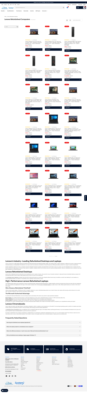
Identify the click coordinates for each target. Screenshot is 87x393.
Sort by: (74, 20)
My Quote (69, 4)
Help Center (23, 365)
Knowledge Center (24, 362)
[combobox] (11, 27)
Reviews (5, 4)
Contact (18, 4)
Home (5, 16)
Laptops (37, 361)
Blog (8, 4)
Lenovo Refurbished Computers (12, 16)
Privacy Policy (70, 362)
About (2, 4)
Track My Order (74, 4)
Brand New (38, 358)
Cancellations (70, 360)
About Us (22, 358)
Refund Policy (70, 361)
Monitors (37, 366)
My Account (54, 358)
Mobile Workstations (39, 362)
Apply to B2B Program (24, 361)
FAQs (15, 4)
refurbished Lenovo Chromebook (12, 309)
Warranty (69, 358)
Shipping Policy (70, 364)
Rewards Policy (70, 366)
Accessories (38, 369)
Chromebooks (38, 364)
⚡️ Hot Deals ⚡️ (39, 370)
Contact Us (23, 369)
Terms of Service (70, 365)
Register (53, 362)
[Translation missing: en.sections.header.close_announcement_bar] (85, 2)
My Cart (53, 361)
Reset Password (54, 360)
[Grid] (67, 20)
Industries (22, 360)
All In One (38, 365)
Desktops (38, 360)
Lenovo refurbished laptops (45, 284)
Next (56, 256)
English (84, 4)
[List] (70, 20)
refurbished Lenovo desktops (12, 277)
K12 (13, 4)
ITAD (11, 4)
